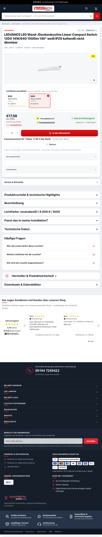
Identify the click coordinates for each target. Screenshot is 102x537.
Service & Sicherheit (13, 182)
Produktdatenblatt (47, 122)
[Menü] (4, 8)
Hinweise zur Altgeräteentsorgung (20, 463)
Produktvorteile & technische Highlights (32, 195)
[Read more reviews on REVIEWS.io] (11, 334)
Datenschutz (41, 532)
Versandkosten (16, 125)
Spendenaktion (13, 467)
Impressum (30, 532)
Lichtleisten (15, 24)
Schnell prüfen (11, 169)
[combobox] (48, 16)
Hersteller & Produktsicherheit (33, 276)
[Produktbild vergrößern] (94, 80)
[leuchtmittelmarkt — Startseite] (43, 8)
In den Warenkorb (61, 133)
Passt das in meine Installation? (26, 220)
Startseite (5, 24)
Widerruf (58, 532)
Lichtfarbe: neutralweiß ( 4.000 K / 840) (32, 211)
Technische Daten (17, 229)
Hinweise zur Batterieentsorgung (20, 459)
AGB (50, 532)
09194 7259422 (47, 370)
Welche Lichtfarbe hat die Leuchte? (24, 254)
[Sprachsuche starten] (90, 16)
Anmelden (90, 441)
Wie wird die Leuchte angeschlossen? (25, 263)
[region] (61, 325)
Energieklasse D (46, 118)
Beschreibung (14, 203)
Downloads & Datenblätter (22, 284)
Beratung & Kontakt (13, 157)
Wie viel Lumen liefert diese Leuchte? (25, 246)
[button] (25, 326)
